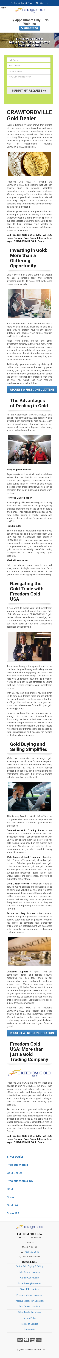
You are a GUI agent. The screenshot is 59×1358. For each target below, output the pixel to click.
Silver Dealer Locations (29, 1312)
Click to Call (30, 28)
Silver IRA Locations (29, 1289)
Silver (10, 1197)
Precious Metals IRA (20, 1181)
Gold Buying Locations (29, 1272)
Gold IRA (12, 1205)
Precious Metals (17, 1164)
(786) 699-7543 (29, 15)
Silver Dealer (15, 1156)
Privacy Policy (29, 1318)
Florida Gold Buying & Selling (29, 1266)
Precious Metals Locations (29, 1295)
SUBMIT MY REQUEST (27, 90)
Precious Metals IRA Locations (30, 1301)
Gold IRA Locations (29, 1277)
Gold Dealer (14, 1173)
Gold (10, 1189)
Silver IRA (13, 1213)
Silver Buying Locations (29, 1283)
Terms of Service (29, 1324)
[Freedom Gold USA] (29, 1227)
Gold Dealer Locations (29, 1306)
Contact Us (29, 1329)
